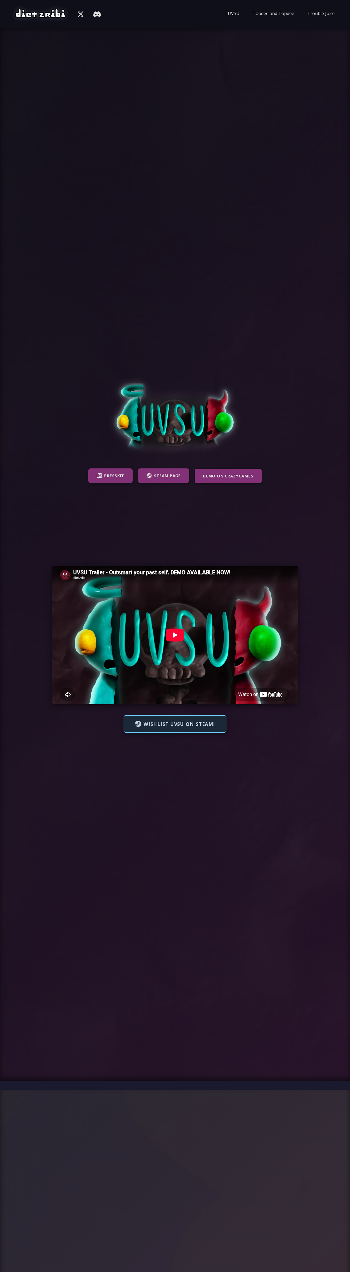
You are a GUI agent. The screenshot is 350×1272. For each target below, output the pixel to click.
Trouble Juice (321, 13)
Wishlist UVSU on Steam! (179, 724)
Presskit (114, 475)
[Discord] (97, 14)
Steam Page (167, 475)
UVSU (234, 13)
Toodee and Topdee (273, 13)
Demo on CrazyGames (228, 476)
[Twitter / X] (80, 14)
